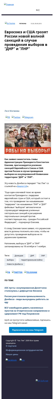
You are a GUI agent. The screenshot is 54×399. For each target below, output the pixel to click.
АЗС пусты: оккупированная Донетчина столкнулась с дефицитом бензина (26, 289)
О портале (11, 346)
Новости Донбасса (15, 264)
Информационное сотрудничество (24, 350)
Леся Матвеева (12, 111)
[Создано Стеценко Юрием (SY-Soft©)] (42, 380)
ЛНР (43, 255)
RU (37, 10)
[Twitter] (16, 117)
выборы (10, 260)
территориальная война (31, 260)
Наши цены (12, 354)
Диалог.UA (22, 186)
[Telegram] (27, 117)
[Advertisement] (27, 78)
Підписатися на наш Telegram (27, 330)
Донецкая (19, 255)
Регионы (22, 23)
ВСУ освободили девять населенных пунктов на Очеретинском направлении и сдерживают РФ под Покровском (27, 310)
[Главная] (9, 4)
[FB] (8, 117)
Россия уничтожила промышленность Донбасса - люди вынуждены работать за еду (27, 299)
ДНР (32, 255)
